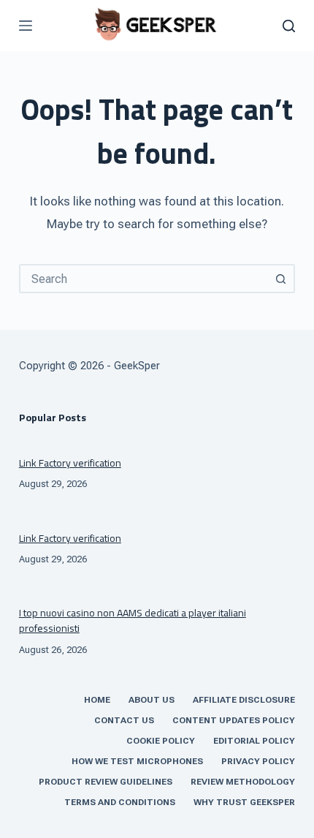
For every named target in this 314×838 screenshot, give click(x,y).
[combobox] (143, 278)
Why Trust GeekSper (244, 802)
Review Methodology (243, 782)
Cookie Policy (160, 741)
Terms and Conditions (119, 802)
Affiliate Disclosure (244, 700)
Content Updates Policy (233, 720)
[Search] (289, 26)
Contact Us (124, 720)
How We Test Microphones (137, 761)
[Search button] (280, 278)
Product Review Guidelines (105, 782)
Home (97, 700)
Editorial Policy (254, 741)
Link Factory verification (70, 462)
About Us (152, 700)
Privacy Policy (258, 761)
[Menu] (25, 25)
